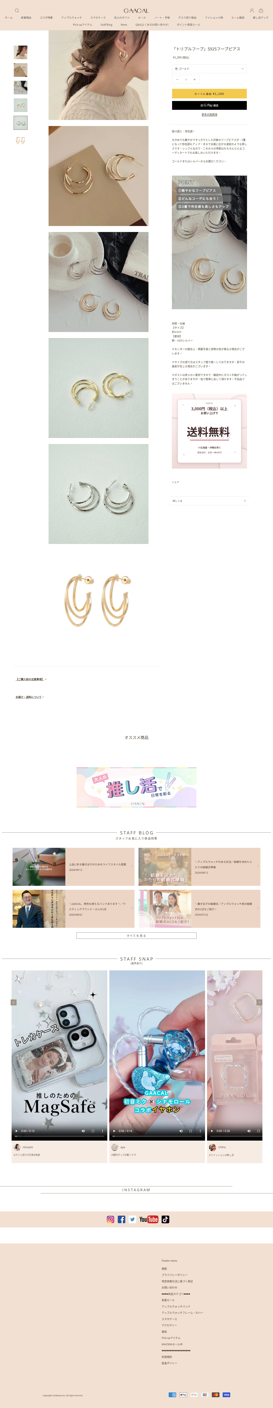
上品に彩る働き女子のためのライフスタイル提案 (97, 864)
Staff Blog (106, 24)
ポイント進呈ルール (188, 24)
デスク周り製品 (187, 17)
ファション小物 (214, 17)
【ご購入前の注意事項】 (30, 679)
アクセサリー (169, 1325)
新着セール (168, 1300)
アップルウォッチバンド (176, 1306)
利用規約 (167, 1357)
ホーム (9, 17)
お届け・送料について (29, 697)
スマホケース (98, 17)
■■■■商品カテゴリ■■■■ (176, 1294)
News (124, 24)
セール (142, 17)
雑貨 (164, 1331)
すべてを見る (136, 936)
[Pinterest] (193, 482)
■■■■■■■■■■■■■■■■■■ (176, 1350)
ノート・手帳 (162, 17)
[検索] (17, 11)
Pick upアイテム (82, 24)
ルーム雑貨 (237, 17)
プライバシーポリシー (175, 1275)
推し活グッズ (260, 17)
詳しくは (177, 500)
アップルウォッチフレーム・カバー (182, 1312)
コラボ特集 (46, 17)
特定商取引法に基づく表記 (177, 1281)
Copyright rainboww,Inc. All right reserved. (63, 1395)
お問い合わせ (169, 1287)
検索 (164, 1268)
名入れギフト (122, 17)
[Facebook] (183, 482)
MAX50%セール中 (172, 1344)
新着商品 (26, 17)
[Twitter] (188, 482)
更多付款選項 (209, 114)
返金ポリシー (169, 1363)
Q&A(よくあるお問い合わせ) (152, 24)
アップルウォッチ (71, 17)
